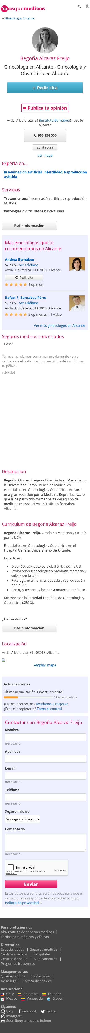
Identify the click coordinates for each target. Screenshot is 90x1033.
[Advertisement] (45, 421)
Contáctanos (41, 976)
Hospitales (42, 954)
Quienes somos (13, 976)
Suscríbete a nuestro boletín (28, 1020)
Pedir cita (47, 88)
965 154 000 (47, 135)
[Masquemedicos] (23, 7)
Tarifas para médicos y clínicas (25, 936)
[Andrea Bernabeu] (77, 269)
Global (57, 998)
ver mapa (45, 155)
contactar (45, 147)
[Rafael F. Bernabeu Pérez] (77, 310)
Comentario (15, 829)
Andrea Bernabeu (19, 259)
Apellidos (12, 751)
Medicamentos (45, 958)
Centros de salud (14, 958)
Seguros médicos (43, 949)
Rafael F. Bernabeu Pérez (25, 297)
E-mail (10, 768)
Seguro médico (17, 811)
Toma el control (49, 708)
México (11, 998)
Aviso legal (9, 981)
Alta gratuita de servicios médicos (27, 932)
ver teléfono (28, 265)
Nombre (12, 730)
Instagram (14, 1016)
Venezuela (35, 998)
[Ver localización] (45, 660)
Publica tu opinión (47, 108)
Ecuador (54, 993)
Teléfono (12, 790)
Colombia (31, 993)
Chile (10, 993)
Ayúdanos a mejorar (52, 704)
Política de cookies (37, 981)
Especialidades (12, 949)
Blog (9, 1011)
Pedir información (29, 225)
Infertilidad (53, 172)
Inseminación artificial (23, 172)
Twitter (51, 1011)
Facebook (29, 1011)
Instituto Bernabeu (55, 120)
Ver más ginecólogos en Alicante (59, 325)
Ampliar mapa (45, 665)
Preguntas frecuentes (18, 963)
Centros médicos (14, 954)
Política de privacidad (22, 903)
